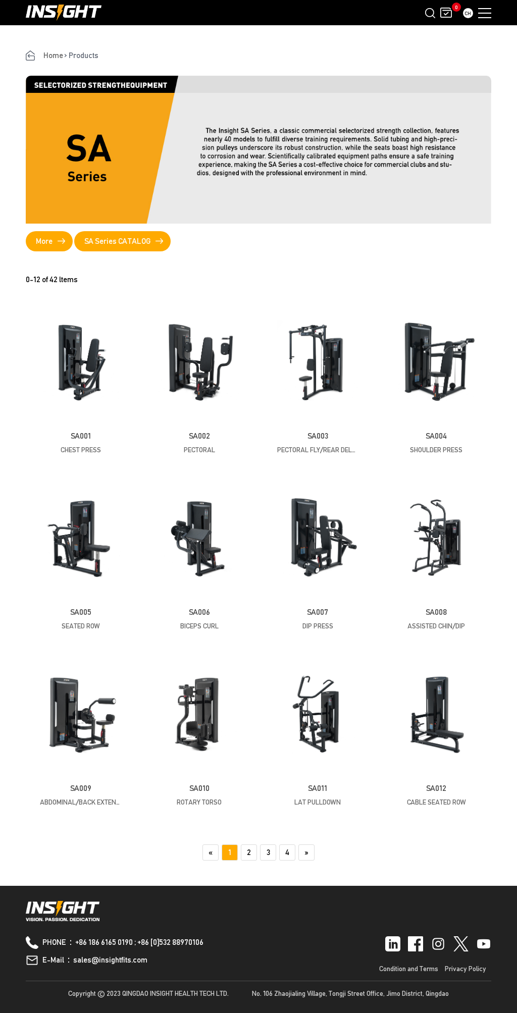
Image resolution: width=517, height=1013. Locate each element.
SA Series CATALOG (117, 241)
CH (467, 13)
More (44, 241)
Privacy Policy (465, 969)
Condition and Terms (408, 969)
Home (53, 55)
